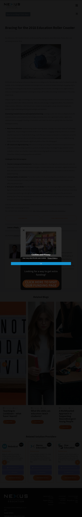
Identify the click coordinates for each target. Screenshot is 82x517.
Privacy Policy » (53, 258)
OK (41, 264)
